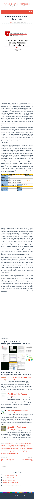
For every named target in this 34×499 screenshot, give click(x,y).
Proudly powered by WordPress (12, 495)
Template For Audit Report (9, 480)
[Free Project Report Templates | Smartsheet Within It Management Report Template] (29, 358)
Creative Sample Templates (17, 3)
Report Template (9, 443)
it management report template (22, 447)
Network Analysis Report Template (18, 411)
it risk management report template (23, 451)
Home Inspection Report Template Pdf (27, 459)
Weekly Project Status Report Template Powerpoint (8, 459)
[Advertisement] (17, 84)
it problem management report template (15, 450)
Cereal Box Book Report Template (17, 428)
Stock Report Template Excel (10, 475)
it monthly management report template (15, 447)
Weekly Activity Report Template (17, 395)
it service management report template (16, 452)
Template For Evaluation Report (10, 482)
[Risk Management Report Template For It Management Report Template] (21, 349)
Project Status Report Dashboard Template (13, 477)
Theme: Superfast (25, 495)
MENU (30, 12)
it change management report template (14, 445)
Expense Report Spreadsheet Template (19, 378)
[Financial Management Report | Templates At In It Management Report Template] (5, 366)
